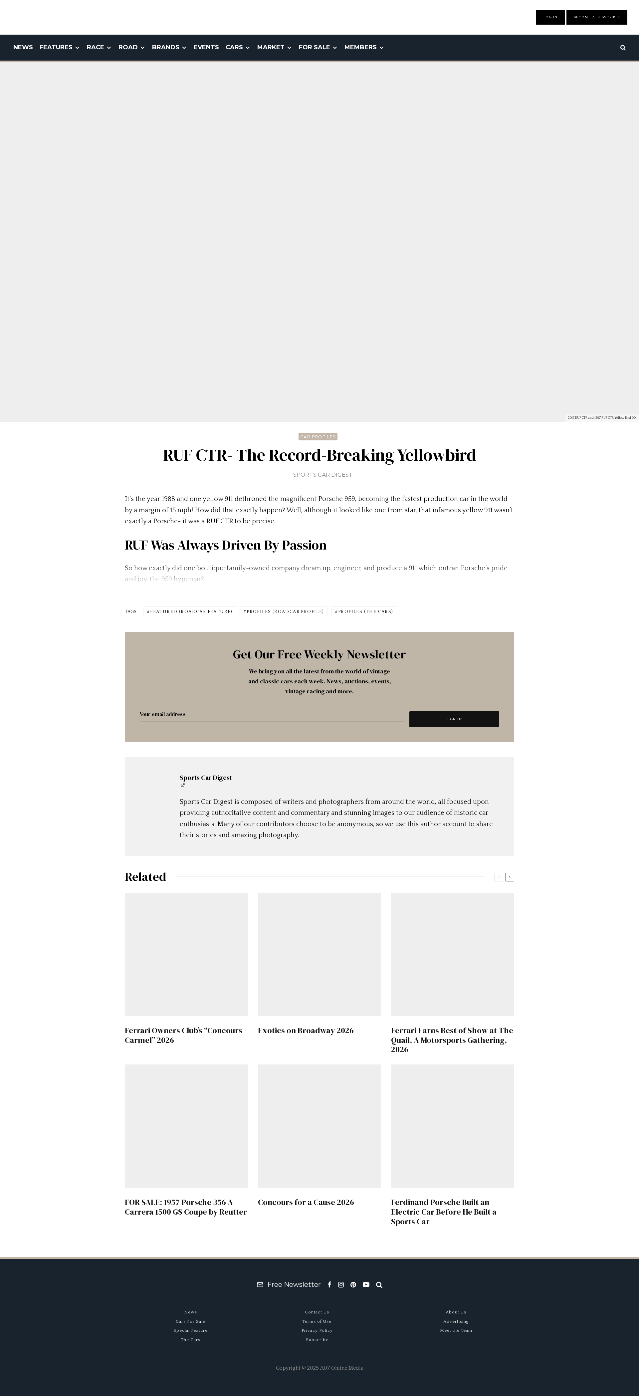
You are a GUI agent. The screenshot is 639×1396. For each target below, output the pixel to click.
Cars (234, 47)
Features (56, 47)
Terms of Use (317, 1321)
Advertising (456, 1321)
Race (95, 47)
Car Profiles (318, 436)
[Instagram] (341, 1284)
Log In (550, 17)
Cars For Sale (190, 1321)
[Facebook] (329, 1284)
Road (128, 47)
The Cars (190, 1339)
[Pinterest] (353, 1284)
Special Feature (190, 1330)
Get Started (320, 985)
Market (271, 47)
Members (360, 47)
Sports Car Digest (323, 474)
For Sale (314, 47)
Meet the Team (456, 1330)
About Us (456, 1312)
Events (206, 47)
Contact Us (317, 1312)
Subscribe (317, 1339)
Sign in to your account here (348, 1009)
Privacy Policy (317, 1330)
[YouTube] (366, 1284)
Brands (165, 47)
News (23, 47)
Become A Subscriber (597, 17)
